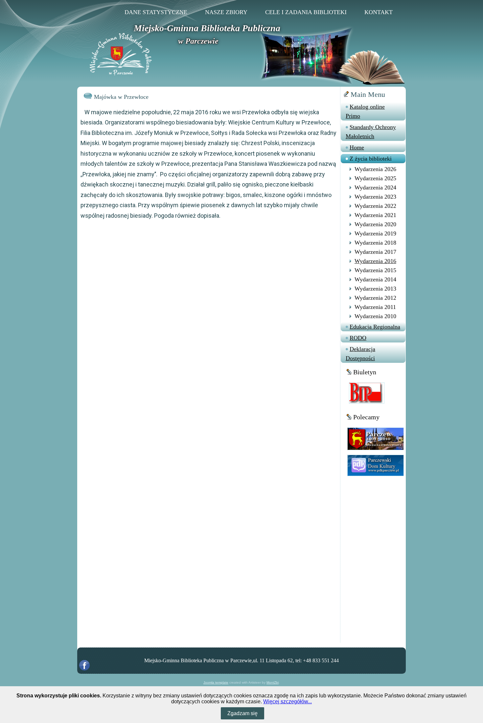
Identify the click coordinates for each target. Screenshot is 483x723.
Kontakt (378, 12)
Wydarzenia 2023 (375, 196)
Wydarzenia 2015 (375, 270)
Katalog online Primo (365, 111)
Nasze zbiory (226, 12)
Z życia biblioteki (371, 158)
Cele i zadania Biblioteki (306, 12)
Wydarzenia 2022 (375, 206)
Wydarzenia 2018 (375, 242)
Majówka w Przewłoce (121, 97)
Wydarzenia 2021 (375, 215)
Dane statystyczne (156, 12)
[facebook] (84, 665)
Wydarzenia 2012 (375, 298)
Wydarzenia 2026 (375, 169)
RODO (358, 338)
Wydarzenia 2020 (375, 224)
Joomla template (215, 682)
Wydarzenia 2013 (375, 288)
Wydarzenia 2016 (375, 261)
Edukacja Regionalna (375, 326)
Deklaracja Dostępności (360, 354)
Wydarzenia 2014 (375, 279)
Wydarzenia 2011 (375, 307)
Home (357, 147)
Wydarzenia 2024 (375, 187)
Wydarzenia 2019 (375, 233)
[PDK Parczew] (375, 465)
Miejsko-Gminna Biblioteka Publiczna (207, 28)
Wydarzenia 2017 (375, 252)
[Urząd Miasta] (375, 438)
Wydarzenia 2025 (375, 178)
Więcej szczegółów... (287, 701)
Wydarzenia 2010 (375, 316)
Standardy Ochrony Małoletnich (371, 132)
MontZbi (272, 682)
